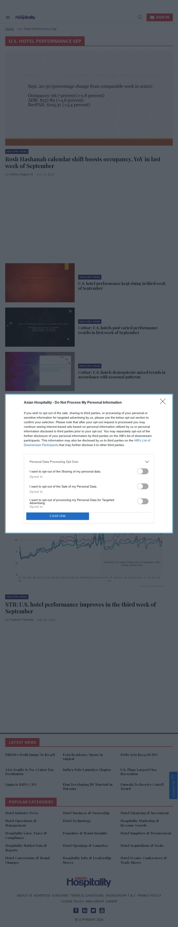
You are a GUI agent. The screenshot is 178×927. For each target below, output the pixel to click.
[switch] (142, 471)
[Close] (164, 403)
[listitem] (89, 461)
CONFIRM (58, 516)
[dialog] (89, 463)
